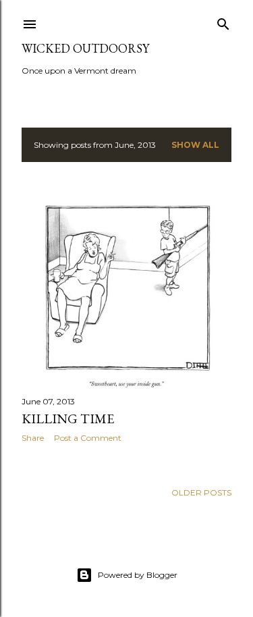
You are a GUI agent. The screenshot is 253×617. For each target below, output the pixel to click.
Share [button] (33, 438)
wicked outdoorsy (85, 48)
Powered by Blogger (137, 575)
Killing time (68, 418)
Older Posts (201, 492)
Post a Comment (87, 438)
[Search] (223, 21)
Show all (195, 145)
